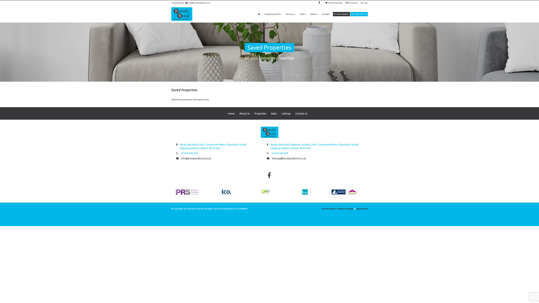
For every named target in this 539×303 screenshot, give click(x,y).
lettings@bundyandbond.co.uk (289, 158)
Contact (325, 14)
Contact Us (301, 113)
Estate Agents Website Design (337, 208)
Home (231, 113)
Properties (260, 113)
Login (365, 3)
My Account (353, 3)
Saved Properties (335, 3)
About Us (244, 113)
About (313, 14)
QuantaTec (362, 208)
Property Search (272, 14)
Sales (274, 113)
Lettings (286, 113)
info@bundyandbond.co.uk (198, 3)
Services (290, 14)
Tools (302, 14)
